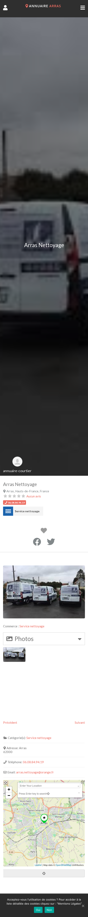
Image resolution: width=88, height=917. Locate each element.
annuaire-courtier (17, 470)
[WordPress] (44, 7)
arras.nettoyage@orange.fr (35, 772)
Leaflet (38, 864)
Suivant (80, 722)
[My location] (44, 873)
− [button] (9, 795)
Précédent (10, 722)
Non (49, 910)
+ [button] (9, 789)
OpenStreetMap (63, 864)
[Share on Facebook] (37, 542)
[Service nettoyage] (8, 511)
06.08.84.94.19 (33, 762)
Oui (38, 910)
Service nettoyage (27, 511)
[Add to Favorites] (44, 531)
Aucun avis (33, 496)
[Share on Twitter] (51, 542)
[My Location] (48, 793)
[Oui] (83, 906)
